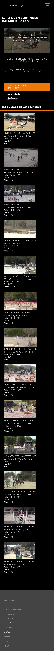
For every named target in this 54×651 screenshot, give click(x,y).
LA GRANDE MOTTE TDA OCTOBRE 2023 (20, 456)
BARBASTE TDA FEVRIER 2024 (15, 170)
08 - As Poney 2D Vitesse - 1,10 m (17, 279)
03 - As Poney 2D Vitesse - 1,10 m (17, 494)
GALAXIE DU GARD (13, 88)
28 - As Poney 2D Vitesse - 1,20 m (17, 136)
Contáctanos (8, 628)
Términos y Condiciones (12, 610)
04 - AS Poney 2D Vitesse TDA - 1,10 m (19, 352)
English (6, 641)
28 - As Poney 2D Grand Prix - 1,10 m (19, 459)
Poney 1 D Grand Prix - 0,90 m (16, 529)
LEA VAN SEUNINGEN (16, 85)
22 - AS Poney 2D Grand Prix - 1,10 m (19, 315)
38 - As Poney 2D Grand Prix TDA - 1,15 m (21, 172)
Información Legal (10, 614)
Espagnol (7, 645)
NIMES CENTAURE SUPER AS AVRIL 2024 (19, 133)
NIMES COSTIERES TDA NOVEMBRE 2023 (20, 385)
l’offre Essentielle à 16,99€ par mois (32, 37)
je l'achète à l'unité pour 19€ (27, 40)
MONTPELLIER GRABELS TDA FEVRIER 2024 (20, 240)
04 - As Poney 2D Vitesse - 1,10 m (17, 423)
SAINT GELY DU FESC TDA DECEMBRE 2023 (20, 313)
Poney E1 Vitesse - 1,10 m (14, 564)
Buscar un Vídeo (9, 600)
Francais (7, 637)
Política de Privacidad (11, 618)
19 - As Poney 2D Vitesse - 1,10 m (17, 207)
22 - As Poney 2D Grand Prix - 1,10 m (19, 243)
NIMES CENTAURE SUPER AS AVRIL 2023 (19, 527)
